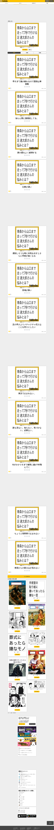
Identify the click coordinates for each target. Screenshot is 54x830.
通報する (30, 49)
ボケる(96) (25, 49)
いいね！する (22, 810)
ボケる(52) (36, 628)
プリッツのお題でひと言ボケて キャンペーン (25, 752)
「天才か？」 (22, 772)
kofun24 (21, 800)
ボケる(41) (36, 691)
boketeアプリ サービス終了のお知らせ (24, 748)
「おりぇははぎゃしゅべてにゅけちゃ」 (25, 782)
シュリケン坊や (22, 796)
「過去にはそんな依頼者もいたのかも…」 (26, 776)
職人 (47, 3)
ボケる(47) (36, 646)
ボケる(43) (36, 677)
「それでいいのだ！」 (23, 780)
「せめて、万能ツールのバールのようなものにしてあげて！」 (27, 785)
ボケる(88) (36, 600)
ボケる (20, 3)
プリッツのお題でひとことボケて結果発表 (24, 750)
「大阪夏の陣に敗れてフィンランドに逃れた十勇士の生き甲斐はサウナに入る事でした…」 (27, 775)
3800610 (14, 712)
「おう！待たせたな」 (23, 787)
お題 (11, 712)
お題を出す (34, 3)
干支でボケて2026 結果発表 (22, 754)
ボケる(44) (17, 679)
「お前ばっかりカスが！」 (24, 783)
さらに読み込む (27, 576)
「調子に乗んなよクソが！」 (24, 779)
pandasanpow (22, 792)
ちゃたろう (21, 793)
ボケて (9, 712)
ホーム (6, 3)
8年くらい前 (44, 88)
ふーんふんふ (22, 802)
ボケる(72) (17, 631)
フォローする (22, 811)
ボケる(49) (17, 654)
